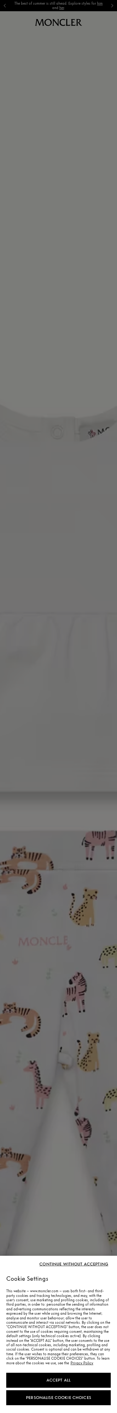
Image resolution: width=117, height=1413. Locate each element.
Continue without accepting (73, 1264)
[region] (58, 1334)
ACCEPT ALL (58, 1380)
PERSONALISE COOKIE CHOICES (58, 1397)
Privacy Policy (82, 1363)
